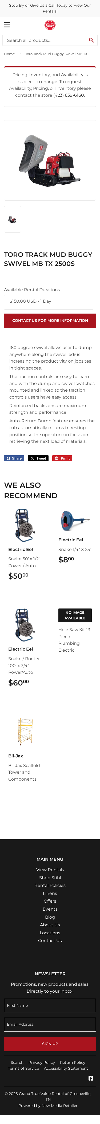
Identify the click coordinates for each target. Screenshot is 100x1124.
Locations (50, 932)
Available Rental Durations (32, 289)
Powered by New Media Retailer (48, 1105)
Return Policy (72, 1062)
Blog (50, 917)
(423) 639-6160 (68, 95)
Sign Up (50, 1043)
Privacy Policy (42, 1062)
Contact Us (50, 940)
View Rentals (50, 869)
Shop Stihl (50, 877)
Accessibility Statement (66, 1068)
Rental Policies (50, 885)
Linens (50, 893)
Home (9, 54)
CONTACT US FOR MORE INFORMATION (50, 320)
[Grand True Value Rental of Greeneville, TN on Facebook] (91, 1078)
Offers (50, 901)
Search (17, 1062)
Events (50, 909)
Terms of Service (23, 1068)
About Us (50, 924)
